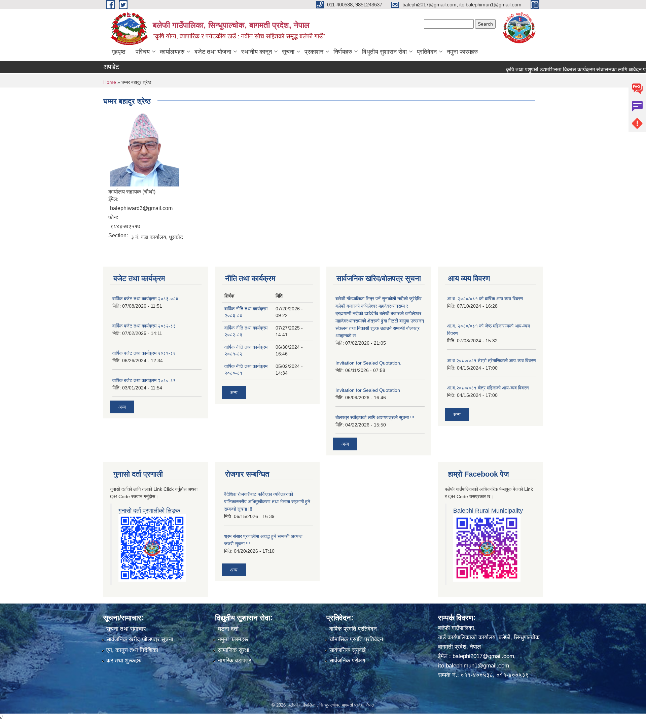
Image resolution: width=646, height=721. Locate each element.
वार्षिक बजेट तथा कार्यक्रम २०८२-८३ (144, 326)
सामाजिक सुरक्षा (233, 650)
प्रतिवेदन (427, 51)
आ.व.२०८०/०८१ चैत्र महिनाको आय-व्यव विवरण (488, 387)
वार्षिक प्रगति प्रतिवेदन (353, 629)
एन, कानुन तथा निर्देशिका (132, 650)
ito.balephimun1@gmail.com (473, 665)
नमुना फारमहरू (233, 639)
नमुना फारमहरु (462, 51)
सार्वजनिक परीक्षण (347, 660)
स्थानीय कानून (256, 51)
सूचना (288, 51)
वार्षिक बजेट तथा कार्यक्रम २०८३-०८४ (145, 298)
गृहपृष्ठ (118, 51)
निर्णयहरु (342, 51)
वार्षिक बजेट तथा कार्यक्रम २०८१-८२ (144, 353)
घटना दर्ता (228, 629)
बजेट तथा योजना (212, 51)
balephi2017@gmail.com (483, 656)
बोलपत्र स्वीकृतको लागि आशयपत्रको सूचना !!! (374, 417)
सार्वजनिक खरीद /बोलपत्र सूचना (139, 639)
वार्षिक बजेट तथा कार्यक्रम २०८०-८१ (144, 380)
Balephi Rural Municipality (488, 510)
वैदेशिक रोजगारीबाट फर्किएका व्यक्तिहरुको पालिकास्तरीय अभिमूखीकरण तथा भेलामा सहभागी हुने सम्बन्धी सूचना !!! (267, 501)
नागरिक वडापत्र (234, 660)
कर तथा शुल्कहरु (124, 660)
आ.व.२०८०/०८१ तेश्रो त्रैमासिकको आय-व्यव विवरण (491, 360)
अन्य (122, 407)
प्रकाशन (313, 51)
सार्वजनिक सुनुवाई (347, 650)
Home (109, 82)
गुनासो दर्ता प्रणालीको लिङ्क (149, 510)
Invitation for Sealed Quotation (367, 390)
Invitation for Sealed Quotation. (368, 363)
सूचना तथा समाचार (126, 629)
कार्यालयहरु (172, 51)
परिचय (143, 51)
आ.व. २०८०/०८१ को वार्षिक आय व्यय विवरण (485, 298)
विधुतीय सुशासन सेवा (384, 51)
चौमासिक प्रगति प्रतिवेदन (356, 639)
